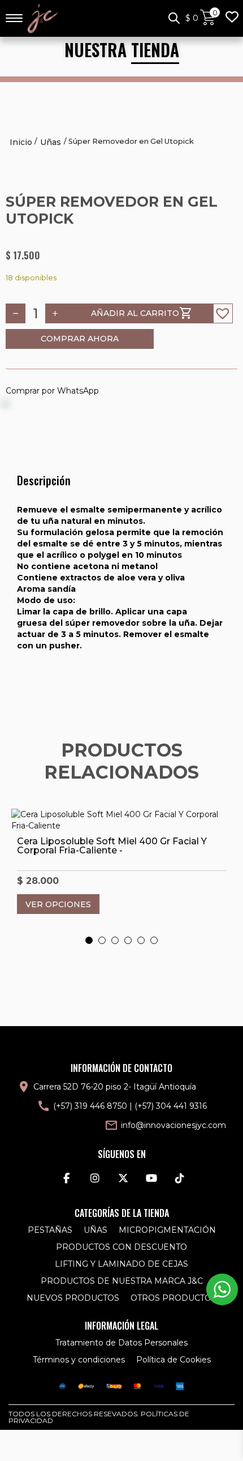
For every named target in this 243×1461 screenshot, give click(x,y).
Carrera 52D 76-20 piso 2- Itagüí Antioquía (114, 1087)
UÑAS (95, 1230)
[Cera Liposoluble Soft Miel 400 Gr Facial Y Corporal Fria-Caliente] (121, 820)
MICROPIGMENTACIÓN (167, 1230)
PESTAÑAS (50, 1230)
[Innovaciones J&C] (42, 18)
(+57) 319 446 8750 (90, 1106)
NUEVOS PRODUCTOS (73, 1298)
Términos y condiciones (79, 1360)
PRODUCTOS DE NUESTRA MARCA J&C (122, 1281)
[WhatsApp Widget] (222, 1289)
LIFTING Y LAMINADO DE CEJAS (121, 1264)
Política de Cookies (173, 1360)
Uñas (50, 142)
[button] (223, 313)
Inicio (21, 142)
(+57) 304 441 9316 (170, 1106)
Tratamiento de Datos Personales (121, 1343)
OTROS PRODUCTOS (173, 1298)
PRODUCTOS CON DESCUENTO (121, 1247)
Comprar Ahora (80, 339)
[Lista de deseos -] (231, 18)
